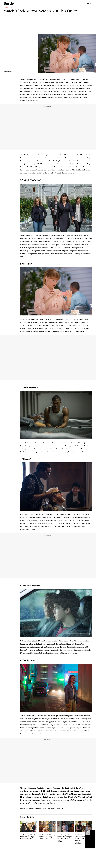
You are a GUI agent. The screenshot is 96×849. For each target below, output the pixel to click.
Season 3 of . (64, 173)
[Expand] (86, 831)
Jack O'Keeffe (8, 71)
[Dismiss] (93, 831)
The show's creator (27, 155)
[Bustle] (9, 3)
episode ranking (54, 97)
